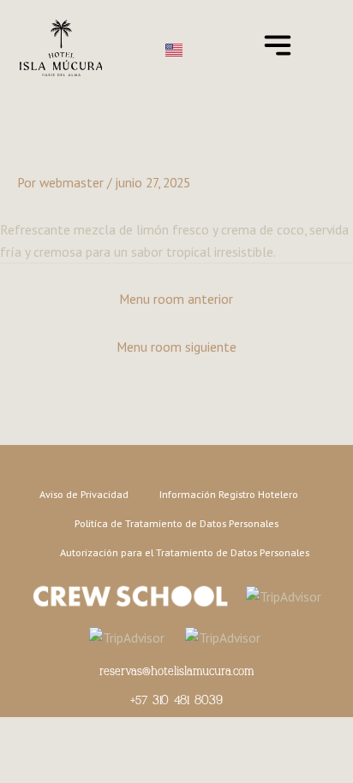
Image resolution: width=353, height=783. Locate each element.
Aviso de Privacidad (84, 494)
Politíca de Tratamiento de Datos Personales (176, 523)
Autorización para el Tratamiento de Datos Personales (184, 552)
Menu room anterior (176, 298)
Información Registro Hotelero (228, 494)
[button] (277, 48)
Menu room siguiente (176, 346)
